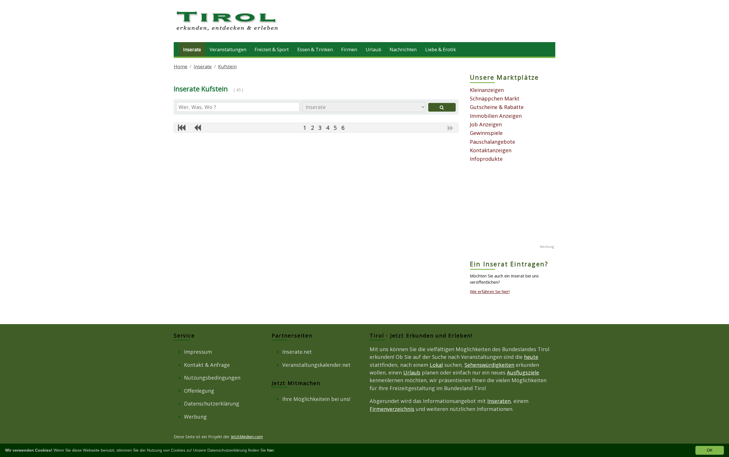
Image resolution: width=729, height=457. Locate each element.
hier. (271, 450)
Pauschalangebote (492, 141)
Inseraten (499, 401)
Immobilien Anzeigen (496, 115)
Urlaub (373, 49)
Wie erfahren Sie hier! (490, 291)
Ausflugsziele (523, 372)
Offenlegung (199, 390)
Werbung (195, 416)
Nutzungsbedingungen (212, 377)
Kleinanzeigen (487, 90)
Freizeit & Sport (272, 49)
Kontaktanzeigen (490, 150)
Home (180, 66)
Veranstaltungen (228, 49)
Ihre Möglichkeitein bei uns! (316, 399)
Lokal (436, 364)
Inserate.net (297, 351)
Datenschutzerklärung (211, 403)
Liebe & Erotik (440, 49)
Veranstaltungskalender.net (316, 364)
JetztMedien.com (247, 436)
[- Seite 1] (181, 127)
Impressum (198, 351)
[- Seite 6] (197, 127)
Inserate (192, 49)
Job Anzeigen (486, 124)
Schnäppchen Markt (494, 98)
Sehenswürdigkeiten (489, 364)
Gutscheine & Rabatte (497, 107)
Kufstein (227, 66)
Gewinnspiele (486, 132)
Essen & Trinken (315, 49)
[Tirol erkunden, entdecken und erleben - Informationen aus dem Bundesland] (228, 31)
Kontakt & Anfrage (207, 364)
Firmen (349, 49)
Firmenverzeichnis (392, 408)
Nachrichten (403, 49)
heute (531, 356)
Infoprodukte (486, 158)
